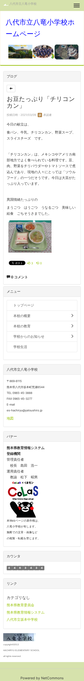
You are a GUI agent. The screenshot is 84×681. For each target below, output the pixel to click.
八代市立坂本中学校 (22, 619)
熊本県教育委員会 (20, 605)
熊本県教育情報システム (26, 612)
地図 (10, 418)
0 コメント (19, 277)
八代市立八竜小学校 (23, 3)
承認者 (47, 115)
